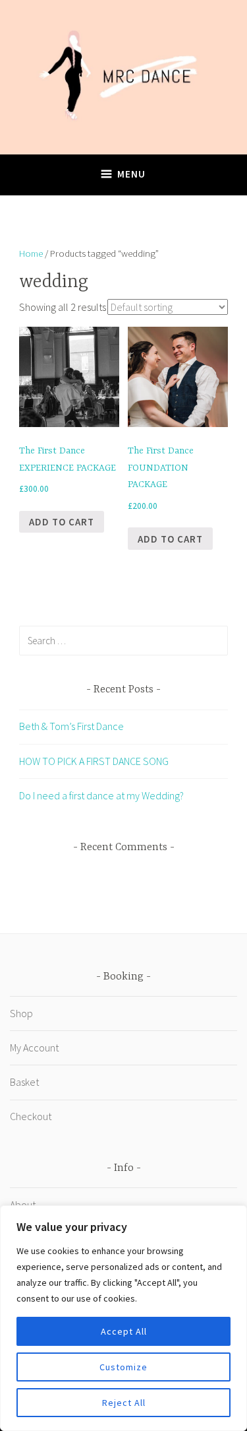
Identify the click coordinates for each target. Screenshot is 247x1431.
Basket (24, 1081)
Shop (21, 1013)
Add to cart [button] (61, 522)
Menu (131, 174)
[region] (123, 1318)
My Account (34, 1047)
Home (31, 253)
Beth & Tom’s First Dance (71, 726)
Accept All (124, 1331)
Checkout (30, 1116)
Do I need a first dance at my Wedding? (101, 795)
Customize (123, 1367)
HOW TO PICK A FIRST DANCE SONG (94, 761)
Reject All (124, 1403)
